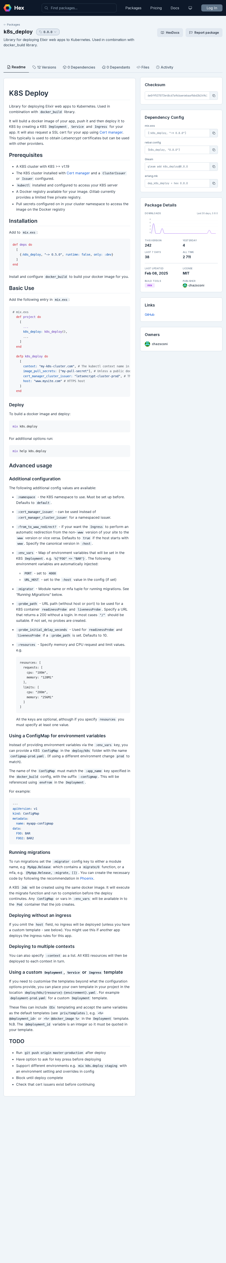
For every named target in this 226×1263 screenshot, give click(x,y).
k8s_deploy (18, 31)
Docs (175, 8)
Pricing (156, 8)
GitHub (149, 314)
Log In (212, 8)
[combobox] (79, 8)
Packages (133, 8)
